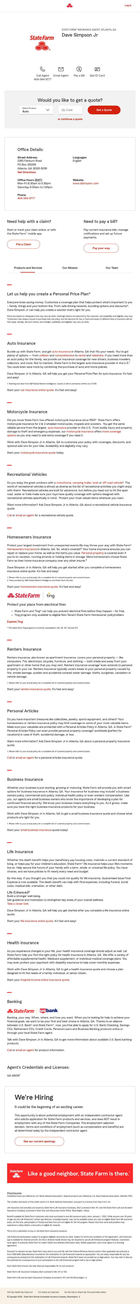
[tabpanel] (70, 174)
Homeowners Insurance (22, 549)
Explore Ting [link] (15, 621)
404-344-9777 (26, 198)
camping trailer (82, 482)
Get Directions (27, 172)
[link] (61, 74)
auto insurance (61, 351)
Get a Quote (104, 110)
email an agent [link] (25, 515)
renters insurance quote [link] (36, 689)
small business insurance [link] (36, 830)
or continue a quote (70, 119)
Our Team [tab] (112, 267)
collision (44, 355)
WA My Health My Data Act (20, 1292)
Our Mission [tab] (70, 267)
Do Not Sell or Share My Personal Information (85, 1292)
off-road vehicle (112, 482)
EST (38, 180)
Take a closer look (17, 903)
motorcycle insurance (80, 431)
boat (95, 482)
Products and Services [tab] (28, 267)
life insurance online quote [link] (37, 921)
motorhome (63, 482)
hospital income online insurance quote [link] (45, 979)
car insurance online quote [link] (37, 390)
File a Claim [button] (23, 244)
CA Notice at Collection (48, 1292)
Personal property (92, 553)
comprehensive (64, 355)
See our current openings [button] (39, 1141)
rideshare (97, 355)
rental (81, 355)
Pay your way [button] (101, 248)
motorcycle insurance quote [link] (38, 452)
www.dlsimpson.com (86, 183)
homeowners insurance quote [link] (39, 586)
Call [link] (9, 515)
